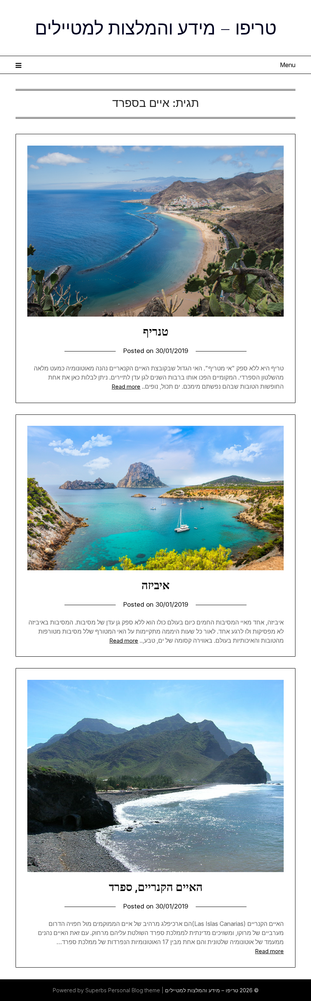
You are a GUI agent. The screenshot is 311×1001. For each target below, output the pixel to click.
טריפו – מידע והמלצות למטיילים (155, 27)
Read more (126, 386)
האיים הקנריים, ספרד (156, 887)
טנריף (155, 331)
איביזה (155, 585)
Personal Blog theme (134, 990)
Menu (287, 65)
